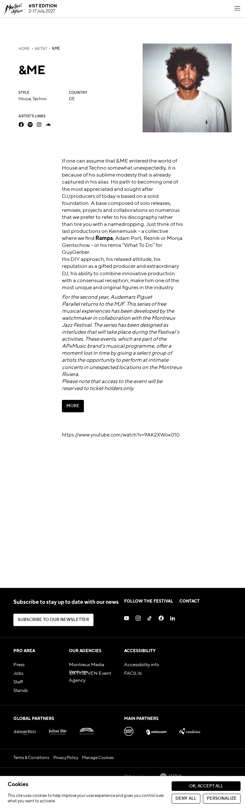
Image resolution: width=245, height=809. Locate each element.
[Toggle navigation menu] (237, 9)
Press (19, 665)
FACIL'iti (133, 673)
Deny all (186, 799)
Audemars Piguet (131, 297)
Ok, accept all (206, 786)
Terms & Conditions (31, 758)
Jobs (18, 673)
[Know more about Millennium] (86, 730)
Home (24, 49)
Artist (41, 49)
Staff (18, 682)
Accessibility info (141, 665)
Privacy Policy (65, 758)
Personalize (222, 799)
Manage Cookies (98, 758)
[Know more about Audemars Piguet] (24, 730)
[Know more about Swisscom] (156, 730)
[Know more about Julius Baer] (58, 730)
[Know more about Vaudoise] (189, 730)
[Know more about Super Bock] (128, 730)
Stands (20, 690)
